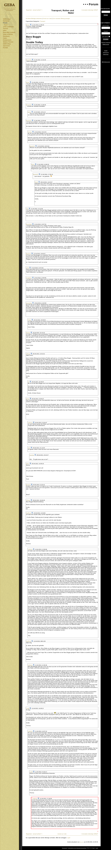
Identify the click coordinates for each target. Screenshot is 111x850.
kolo (27, 208)
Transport (42, 21)
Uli (28, 382)
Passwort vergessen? (105, 42)
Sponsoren (6, 46)
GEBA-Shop (7, 44)
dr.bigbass (29, 278)
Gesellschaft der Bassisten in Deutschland (9, 7)
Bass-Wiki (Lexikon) (9, 32)
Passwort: (106, 31)
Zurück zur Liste (47, 18)
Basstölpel (29, 224)
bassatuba (29, 303)
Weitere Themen (8, 42)
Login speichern (105, 36)
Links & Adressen (8, 26)
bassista (32, 455)
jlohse (27, 82)
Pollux (29, 320)
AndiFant (28, 513)
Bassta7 (28, 484)
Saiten (5, 38)
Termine (5, 28)
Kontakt (5, 47)
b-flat (27, 268)
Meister (28, 332)
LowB (27, 708)
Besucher (82, 842)
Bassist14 (28, 60)
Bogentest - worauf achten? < (34, 10)
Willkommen (7, 19)
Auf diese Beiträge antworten (34, 18)
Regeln (6, 25)
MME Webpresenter (106, 61)
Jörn (29, 448)
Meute (28, 25)
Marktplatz (6, 21)
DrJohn (30, 132)
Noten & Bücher (8, 34)
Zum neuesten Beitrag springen (61, 18)
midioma (30, 422)
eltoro (27, 463)
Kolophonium (7, 40)
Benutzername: (106, 25)
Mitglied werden (106, 44)
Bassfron (28, 253)
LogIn (68, 837)
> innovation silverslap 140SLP (89, 10)
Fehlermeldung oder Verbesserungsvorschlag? (77, 848)
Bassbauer (6, 36)
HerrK (36, 182)
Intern (5, 30)
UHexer (28, 354)
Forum (5, 23)
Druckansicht (64, 848)
